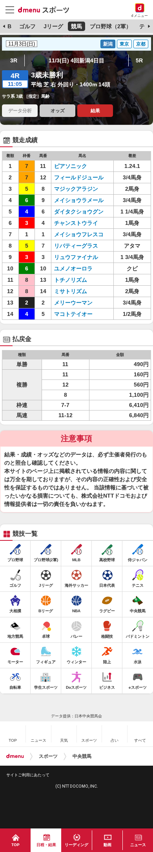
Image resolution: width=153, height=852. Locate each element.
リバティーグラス (76, 246)
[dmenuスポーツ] (46, 9)
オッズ (58, 110)
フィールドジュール (79, 177)
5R (139, 60)
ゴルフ (27, 26)
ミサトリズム (70, 291)
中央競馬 (82, 756)
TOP (15, 845)
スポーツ (48, 756)
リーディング (76, 845)
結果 (95, 110)
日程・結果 (46, 845)
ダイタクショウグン (79, 211)
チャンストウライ (76, 223)
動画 (107, 845)
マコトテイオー (73, 314)
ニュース (138, 845)
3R (13, 60)
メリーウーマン (73, 302)
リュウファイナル (76, 257)
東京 (124, 44)
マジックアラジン (76, 189)
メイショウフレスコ (79, 234)
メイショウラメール (79, 200)
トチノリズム (70, 280)
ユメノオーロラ (73, 268)
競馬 (76, 26)
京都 (141, 44)
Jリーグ (53, 26)
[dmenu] (15, 756)
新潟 (108, 44)
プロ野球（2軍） (110, 26)
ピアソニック (70, 166)
